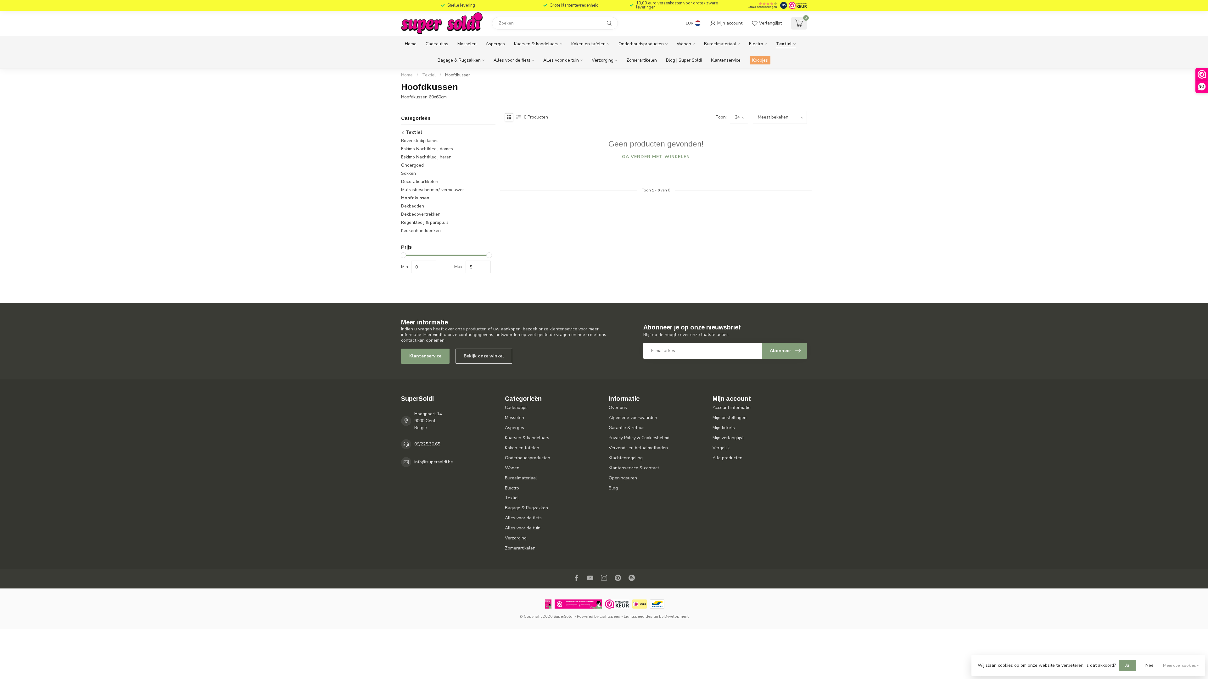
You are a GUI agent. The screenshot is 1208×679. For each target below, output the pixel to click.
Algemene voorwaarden (633, 418)
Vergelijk (721, 448)
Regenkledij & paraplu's (425, 222)
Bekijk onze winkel (484, 356)
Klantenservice (726, 60)
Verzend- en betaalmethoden (638, 448)
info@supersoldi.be (433, 462)
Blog (613, 488)
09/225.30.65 (427, 444)
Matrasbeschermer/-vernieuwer (432, 190)
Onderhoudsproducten (641, 44)
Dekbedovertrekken (420, 214)
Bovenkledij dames (420, 141)
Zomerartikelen (641, 60)
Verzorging (602, 60)
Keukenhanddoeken (421, 231)
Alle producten (727, 458)
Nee (1149, 665)
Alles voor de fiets (512, 60)
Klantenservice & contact (634, 468)
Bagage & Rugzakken (459, 60)
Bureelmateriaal (720, 44)
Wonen (684, 44)
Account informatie (732, 408)
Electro (756, 44)
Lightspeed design (641, 616)
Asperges (495, 44)
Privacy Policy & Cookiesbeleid (639, 438)
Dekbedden (412, 206)
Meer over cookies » (1181, 665)
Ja (1127, 665)
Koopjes (760, 60)
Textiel (784, 44)
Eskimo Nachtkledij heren (426, 157)
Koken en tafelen (588, 44)
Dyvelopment (676, 616)
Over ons (618, 408)
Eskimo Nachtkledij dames (427, 149)
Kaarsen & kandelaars (536, 44)
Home (411, 44)
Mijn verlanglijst (728, 438)
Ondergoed (412, 165)
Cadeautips (437, 44)
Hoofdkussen (458, 75)
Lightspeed (610, 616)
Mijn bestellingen (730, 418)
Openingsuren (623, 478)
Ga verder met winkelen (656, 157)
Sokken (408, 173)
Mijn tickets (724, 428)
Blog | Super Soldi (684, 60)
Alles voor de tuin (561, 60)
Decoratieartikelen (419, 182)
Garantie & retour (626, 428)
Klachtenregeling (626, 458)
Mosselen (467, 44)
